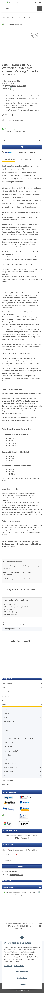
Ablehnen (22, 985)
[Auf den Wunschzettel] (37, 35)
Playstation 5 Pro (10, 763)
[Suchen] (39, 8)
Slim (6, 730)
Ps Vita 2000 (8, 772)
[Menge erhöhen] (39, 140)
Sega (3, 700)
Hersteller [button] (6, 881)
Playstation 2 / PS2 (10, 713)
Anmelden (22, 866)
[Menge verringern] (4, 140)
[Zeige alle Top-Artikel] (40, 887)
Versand (20, 120)
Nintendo (5, 696)
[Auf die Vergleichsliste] (31, 35)
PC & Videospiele (8, 780)
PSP (5, 776)
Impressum (8, 966)
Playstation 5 (8, 759)
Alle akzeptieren (22, 972)
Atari (3, 688)
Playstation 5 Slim (10, 767)
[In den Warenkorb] (3, 30)
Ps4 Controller (10, 742)
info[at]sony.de (25, 579)
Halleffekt (8, 747)
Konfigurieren (22, 978)
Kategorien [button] (7, 679)
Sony (4, 704)
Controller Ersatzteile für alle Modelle (19, 738)
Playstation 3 (8, 717)
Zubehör (8, 755)
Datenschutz (19, 966)
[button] (31, 2)
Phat (6, 726)
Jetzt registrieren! (16, 875)
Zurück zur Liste (8, 17)
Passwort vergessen (9, 871)
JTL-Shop (26, 990)
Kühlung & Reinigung (18, 86)
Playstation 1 (8, 709)
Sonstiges (5, 784)
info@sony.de (14, 579)
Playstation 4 (9, 722)
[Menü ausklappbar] (3, 1)
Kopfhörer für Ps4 (11, 751)
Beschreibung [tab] (8, 159)
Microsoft (5, 692)
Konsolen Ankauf (8, 683)
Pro (6, 734)
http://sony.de (15, 614)
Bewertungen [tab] (25, 159)
